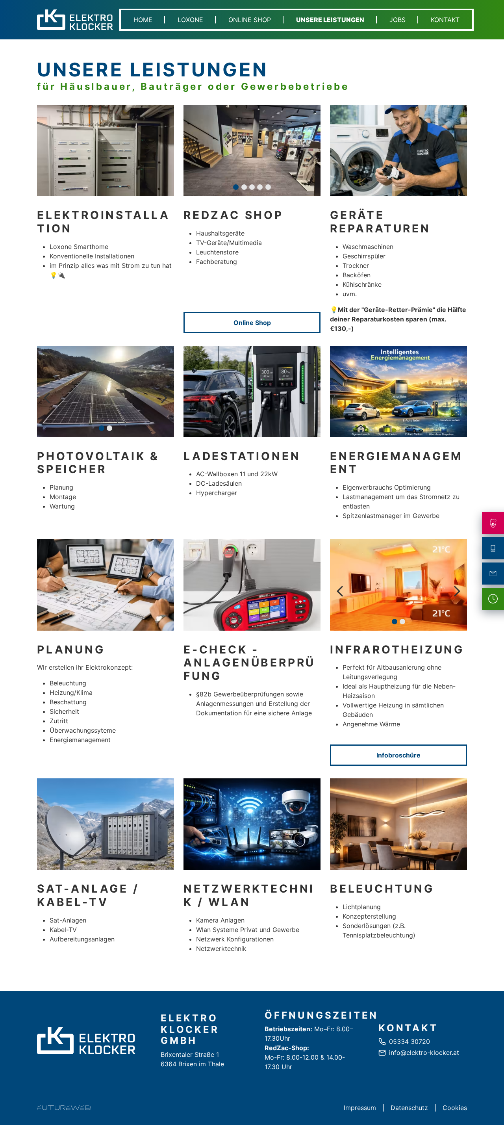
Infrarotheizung (397, 649)
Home (142, 20)
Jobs (397, 20)
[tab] (236, 187)
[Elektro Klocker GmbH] (86, 1040)
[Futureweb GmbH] (63, 1108)
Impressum (360, 1108)
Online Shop (249, 20)
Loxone (190, 20)
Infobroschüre (398, 755)
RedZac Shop (233, 215)
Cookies (455, 1108)
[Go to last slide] (193, 157)
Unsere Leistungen (330, 20)
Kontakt (445, 20)
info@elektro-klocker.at (424, 1052)
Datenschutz (409, 1108)
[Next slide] (310, 157)
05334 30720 (409, 1041)
